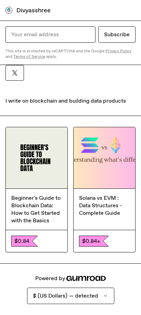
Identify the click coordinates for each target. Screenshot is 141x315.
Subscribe (117, 34)
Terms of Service (29, 56)
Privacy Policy (118, 51)
